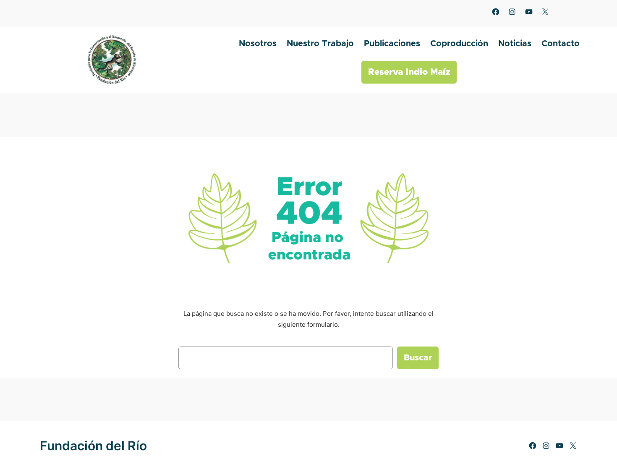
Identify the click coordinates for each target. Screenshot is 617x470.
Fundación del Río (93, 445)
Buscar (418, 358)
